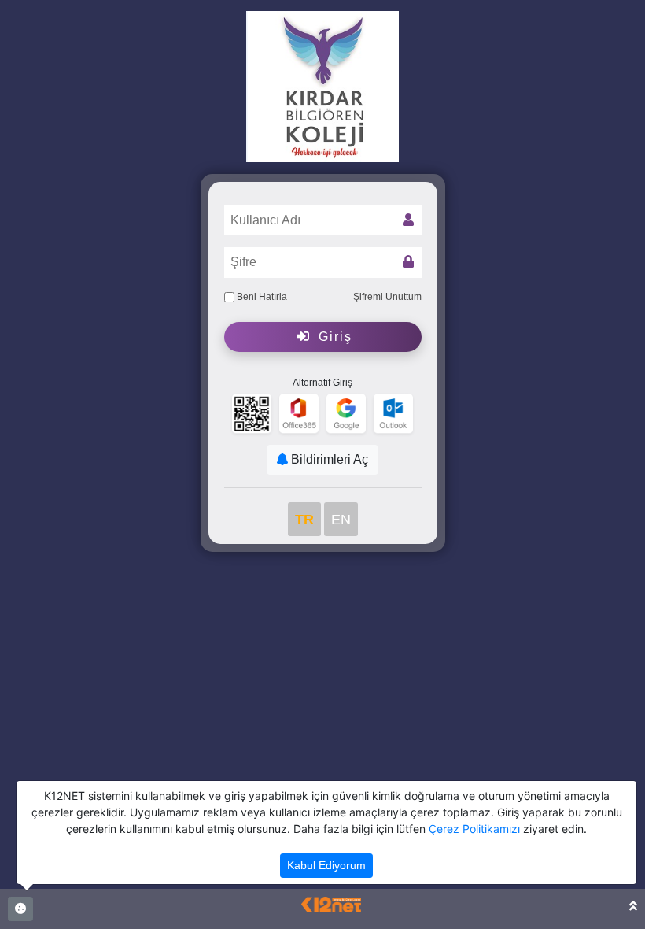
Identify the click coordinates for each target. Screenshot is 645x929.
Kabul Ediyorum (326, 865)
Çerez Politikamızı (474, 828)
